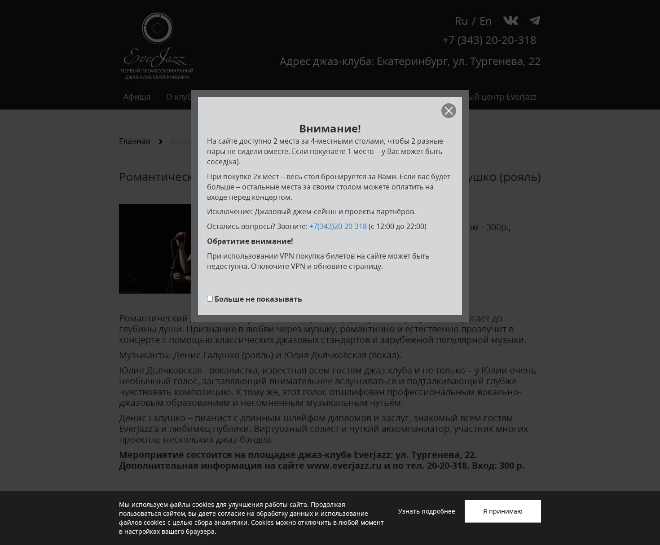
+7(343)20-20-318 (338, 226)
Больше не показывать (258, 299)
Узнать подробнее (426, 511)
